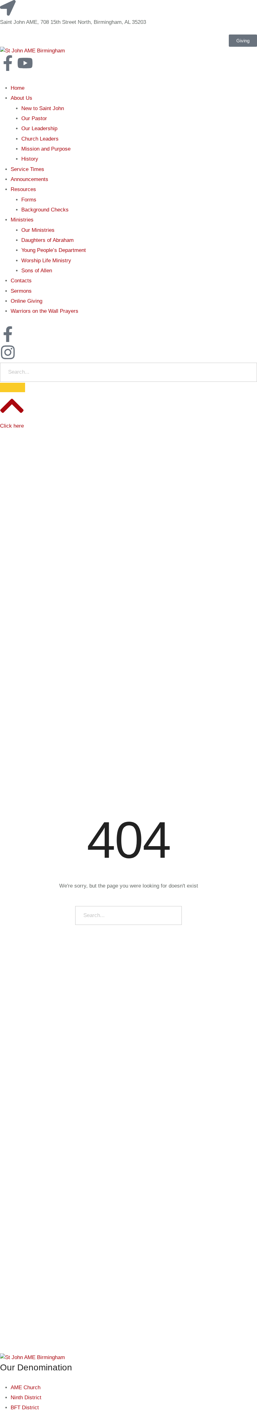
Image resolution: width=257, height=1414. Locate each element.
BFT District (25, 1408)
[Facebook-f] (8, 63)
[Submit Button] (12, 387)
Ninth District (26, 1398)
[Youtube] (25, 63)
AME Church (25, 1387)
